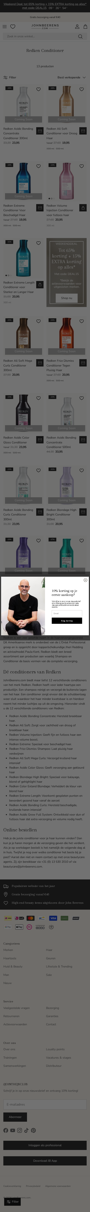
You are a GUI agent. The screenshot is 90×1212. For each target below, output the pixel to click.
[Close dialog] (85, 580)
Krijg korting (67, 620)
